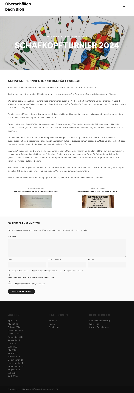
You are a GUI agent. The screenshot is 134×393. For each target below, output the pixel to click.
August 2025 (14, 340)
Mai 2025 (12, 350)
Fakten (52, 324)
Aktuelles (53, 320)
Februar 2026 (14, 327)
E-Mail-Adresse (54, 260)
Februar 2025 (14, 356)
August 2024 (14, 369)
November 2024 (15, 363)
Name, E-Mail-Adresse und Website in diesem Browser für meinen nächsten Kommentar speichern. (47, 271)
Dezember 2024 (15, 360)
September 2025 (16, 337)
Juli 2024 (12, 373)
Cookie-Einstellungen (99, 327)
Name (10, 260)
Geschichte (54, 327)
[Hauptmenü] (124, 6)
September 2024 (16, 366)
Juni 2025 (12, 347)
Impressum (94, 324)
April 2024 (13, 376)
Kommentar (12, 236)
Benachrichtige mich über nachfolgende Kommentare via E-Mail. (31, 277)
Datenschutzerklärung (99, 320)
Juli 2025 (12, 343)
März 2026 (13, 324)
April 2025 (13, 353)
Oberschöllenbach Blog (18, 7)
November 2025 (15, 330)
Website (91, 260)
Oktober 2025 (14, 333)
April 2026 (13, 320)
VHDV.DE (54, 389)
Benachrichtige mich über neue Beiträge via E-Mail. (26, 284)
